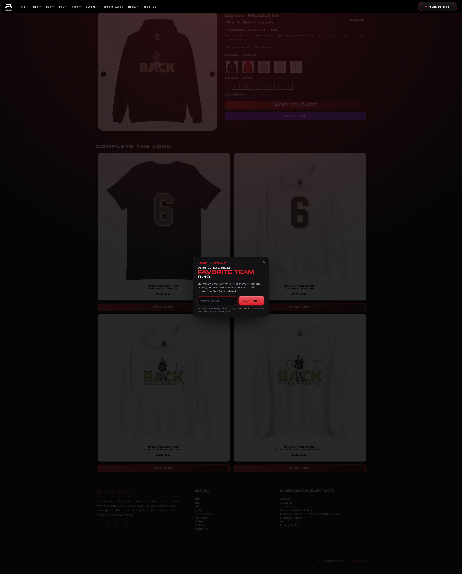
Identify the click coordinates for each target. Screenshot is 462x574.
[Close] (264, 262)
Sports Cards (113, 6)
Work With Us (439, 6)
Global (91, 6)
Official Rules (243, 308)
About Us (150, 6)
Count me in (251, 300)
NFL (23, 6)
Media (132, 6)
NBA (35, 6)
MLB (48, 6)
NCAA (75, 6)
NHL (61, 6)
